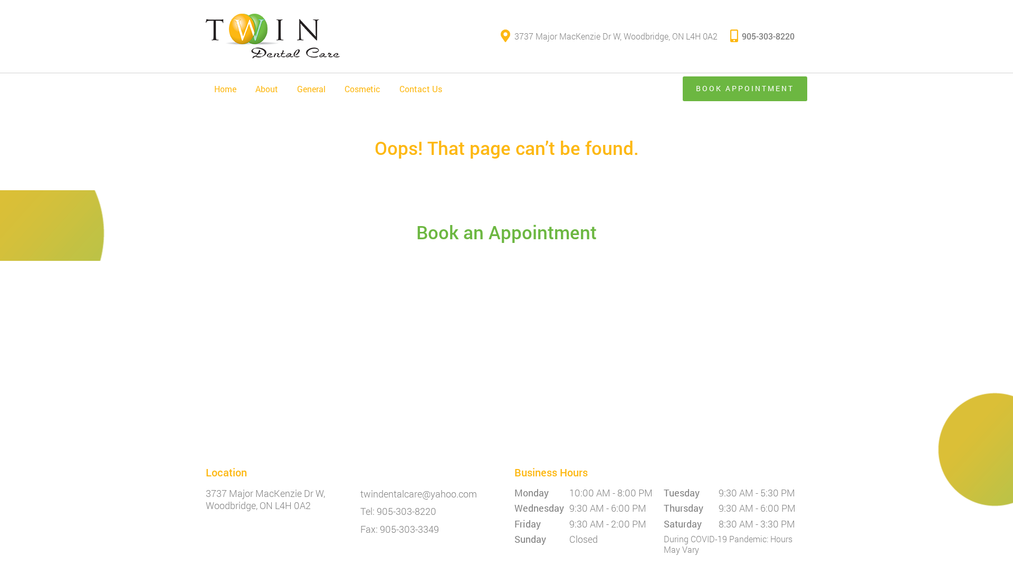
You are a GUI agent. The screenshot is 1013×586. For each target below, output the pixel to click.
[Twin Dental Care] (273, 36)
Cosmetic (362, 88)
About (266, 88)
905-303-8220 (768, 36)
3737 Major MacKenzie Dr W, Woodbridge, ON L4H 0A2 (616, 36)
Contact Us (420, 88)
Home (225, 88)
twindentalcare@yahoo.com (418, 494)
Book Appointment (745, 88)
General (311, 88)
